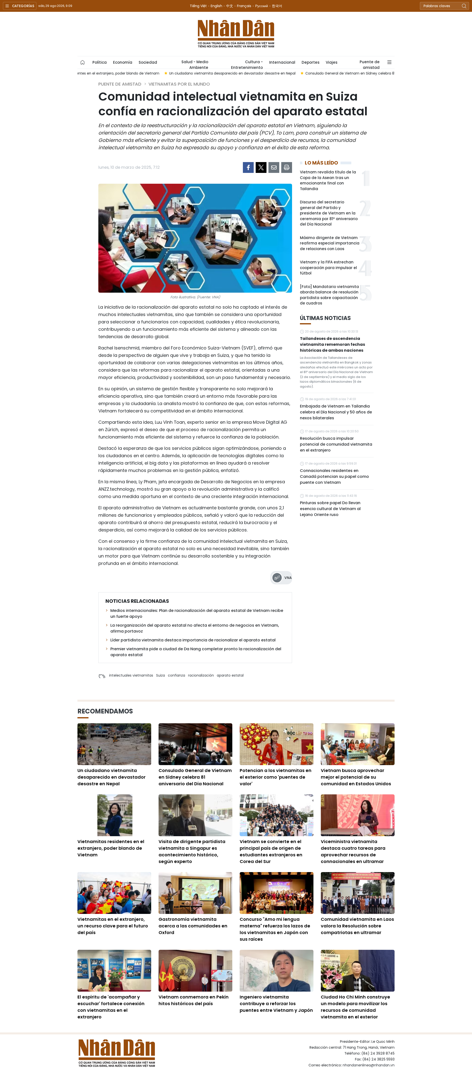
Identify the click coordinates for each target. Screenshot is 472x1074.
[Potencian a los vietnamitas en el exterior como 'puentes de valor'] (276, 744)
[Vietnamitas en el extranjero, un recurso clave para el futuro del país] (114, 893)
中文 (229, 5)
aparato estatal (230, 675)
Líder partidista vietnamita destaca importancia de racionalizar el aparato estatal (193, 640)
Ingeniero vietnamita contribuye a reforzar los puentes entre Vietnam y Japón (276, 1003)
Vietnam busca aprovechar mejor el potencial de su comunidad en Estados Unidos (356, 777)
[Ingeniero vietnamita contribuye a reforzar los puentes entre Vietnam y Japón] (276, 971)
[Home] (82, 62)
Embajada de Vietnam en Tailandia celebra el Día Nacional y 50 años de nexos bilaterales (336, 412)
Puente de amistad (370, 64)
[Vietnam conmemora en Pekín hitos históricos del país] (195, 971)
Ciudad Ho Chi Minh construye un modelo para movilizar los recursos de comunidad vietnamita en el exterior (355, 1007)
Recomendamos (105, 711)
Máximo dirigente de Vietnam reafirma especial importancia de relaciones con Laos (329, 243)
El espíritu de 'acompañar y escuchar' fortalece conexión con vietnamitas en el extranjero (111, 1007)
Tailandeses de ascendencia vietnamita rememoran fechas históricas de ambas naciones (332, 344)
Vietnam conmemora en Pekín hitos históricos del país (194, 1000)
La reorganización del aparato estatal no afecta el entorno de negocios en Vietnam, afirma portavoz (194, 628)
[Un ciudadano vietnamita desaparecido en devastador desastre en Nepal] (114, 744)
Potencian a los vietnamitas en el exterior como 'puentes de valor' (275, 777)
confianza (176, 675)
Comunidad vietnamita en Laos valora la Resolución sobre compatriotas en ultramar (357, 926)
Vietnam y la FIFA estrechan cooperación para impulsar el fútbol (328, 267)
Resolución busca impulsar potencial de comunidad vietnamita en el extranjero (336, 444)
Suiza (160, 675)
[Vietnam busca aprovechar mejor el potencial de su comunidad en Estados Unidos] (358, 744)
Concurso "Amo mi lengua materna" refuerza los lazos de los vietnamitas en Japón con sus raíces (275, 929)
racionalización (201, 675)
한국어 (277, 5)
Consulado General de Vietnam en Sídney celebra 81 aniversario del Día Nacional (195, 777)
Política (99, 62)
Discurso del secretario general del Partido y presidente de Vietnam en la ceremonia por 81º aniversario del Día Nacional (329, 213)
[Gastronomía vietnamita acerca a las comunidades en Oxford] (195, 893)
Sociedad (148, 62)
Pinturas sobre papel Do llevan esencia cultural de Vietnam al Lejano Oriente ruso (330, 508)
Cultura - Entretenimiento (247, 64)
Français (244, 5)
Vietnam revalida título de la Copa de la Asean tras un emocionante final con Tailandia (328, 180)
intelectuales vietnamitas (131, 675)
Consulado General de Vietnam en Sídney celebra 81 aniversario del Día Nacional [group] (287, 73)
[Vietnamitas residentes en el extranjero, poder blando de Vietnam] (114, 815)
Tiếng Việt (198, 5)
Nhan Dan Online (236, 34)
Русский (261, 5)
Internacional (282, 62)
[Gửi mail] (273, 167)
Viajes (331, 62)
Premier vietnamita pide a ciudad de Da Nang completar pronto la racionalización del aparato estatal (195, 652)
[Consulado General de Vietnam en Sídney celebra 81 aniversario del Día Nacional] (195, 744)
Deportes (310, 62)
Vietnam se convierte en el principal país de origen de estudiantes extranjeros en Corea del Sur (271, 851)
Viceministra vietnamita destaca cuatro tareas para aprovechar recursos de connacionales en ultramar (353, 851)
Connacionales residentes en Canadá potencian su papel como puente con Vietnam (334, 476)
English (216, 5)
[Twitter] (261, 167)
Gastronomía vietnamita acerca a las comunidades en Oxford (193, 926)
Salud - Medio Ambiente (194, 64)
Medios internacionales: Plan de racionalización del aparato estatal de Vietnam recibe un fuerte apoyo (196, 613)
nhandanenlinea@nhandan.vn (369, 1065)
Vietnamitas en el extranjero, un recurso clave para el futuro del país (112, 926)
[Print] (286, 167)
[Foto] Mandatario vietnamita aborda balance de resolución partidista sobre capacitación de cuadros (329, 295)
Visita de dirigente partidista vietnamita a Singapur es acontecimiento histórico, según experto (192, 851)
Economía (122, 62)
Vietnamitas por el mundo (179, 84)
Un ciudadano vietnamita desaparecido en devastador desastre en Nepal (111, 777)
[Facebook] (248, 167)
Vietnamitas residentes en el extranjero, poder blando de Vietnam (110, 848)
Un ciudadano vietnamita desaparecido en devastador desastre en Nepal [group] (145, 73)
